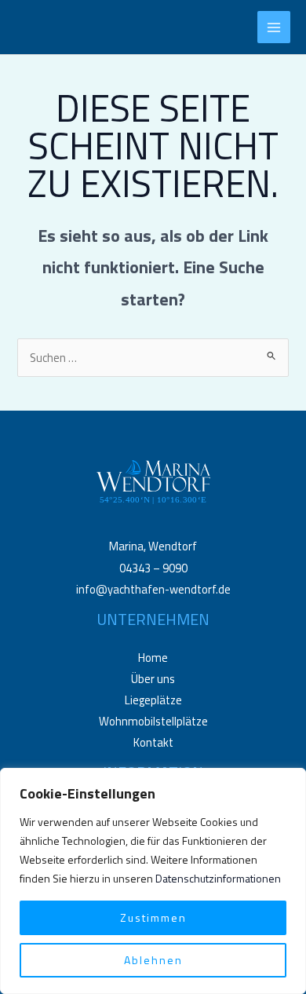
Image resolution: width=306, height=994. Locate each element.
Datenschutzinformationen (218, 878)
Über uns (153, 679)
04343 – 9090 (153, 568)
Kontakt (153, 742)
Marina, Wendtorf (153, 546)
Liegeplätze (153, 700)
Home (153, 658)
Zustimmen (153, 917)
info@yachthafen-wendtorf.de (153, 589)
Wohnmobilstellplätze (153, 721)
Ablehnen (153, 960)
